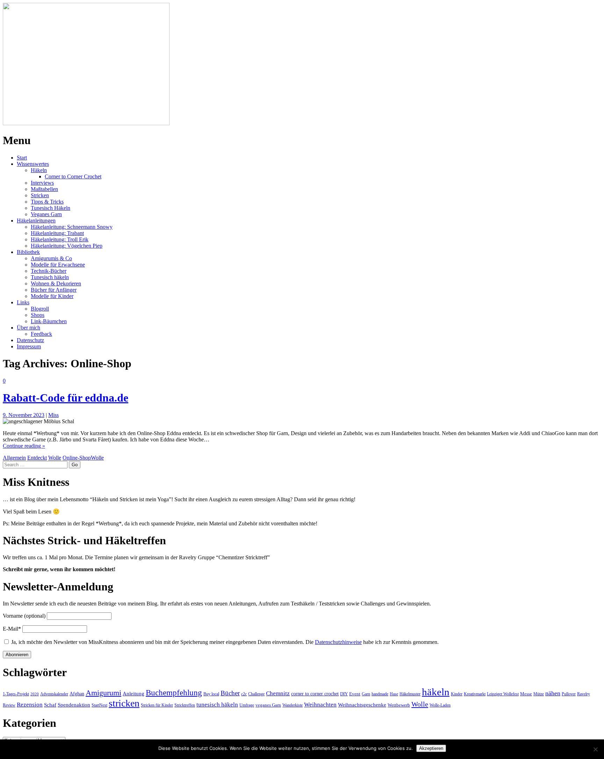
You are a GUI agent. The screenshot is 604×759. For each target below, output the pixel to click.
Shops (37, 315)
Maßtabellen (44, 189)
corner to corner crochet (315, 693)
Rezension (30, 704)
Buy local (211, 693)
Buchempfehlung (174, 692)
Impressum (29, 346)
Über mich (28, 328)
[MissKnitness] (86, 123)
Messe (526, 693)
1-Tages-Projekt (16, 693)
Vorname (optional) (24, 616)
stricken (124, 703)
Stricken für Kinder (157, 705)
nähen (552, 693)
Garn (366, 693)
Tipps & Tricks (47, 202)
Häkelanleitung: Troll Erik (59, 239)
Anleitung (133, 693)
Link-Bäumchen (49, 321)
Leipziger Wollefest (503, 693)
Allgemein (14, 458)
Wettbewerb (399, 705)
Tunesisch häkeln (50, 277)
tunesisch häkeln (217, 704)
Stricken (40, 195)
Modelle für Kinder (52, 296)
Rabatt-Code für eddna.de (65, 397)
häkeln (436, 691)
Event (354, 693)
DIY (344, 693)
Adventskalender (54, 693)
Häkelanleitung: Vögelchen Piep (66, 246)
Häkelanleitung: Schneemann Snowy (72, 227)
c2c (244, 693)
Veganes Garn (46, 214)
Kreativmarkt (475, 693)
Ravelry (583, 693)
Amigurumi (103, 693)
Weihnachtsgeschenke (362, 705)
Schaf (50, 705)
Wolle (54, 458)
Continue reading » (24, 446)
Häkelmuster (410, 693)
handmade (380, 693)
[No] (595, 749)
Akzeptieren (431, 748)
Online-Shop (77, 458)
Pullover (569, 693)
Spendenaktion (74, 705)
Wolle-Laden (440, 705)
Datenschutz (30, 340)
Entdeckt (37, 458)
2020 (34, 694)
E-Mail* (12, 629)
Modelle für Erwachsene (58, 265)
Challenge (256, 693)
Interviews (42, 183)
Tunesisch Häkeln (50, 208)
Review (9, 705)
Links (23, 302)
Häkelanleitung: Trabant (57, 233)
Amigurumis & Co (51, 258)
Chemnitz (278, 693)
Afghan (77, 693)
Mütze (538, 693)
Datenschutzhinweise (338, 642)
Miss (53, 415)
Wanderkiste (292, 705)
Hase (394, 693)
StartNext (99, 705)
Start (22, 158)
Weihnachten (320, 704)
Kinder (456, 693)
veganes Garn (268, 705)
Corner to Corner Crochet (73, 176)
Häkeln (39, 170)
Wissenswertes (33, 164)
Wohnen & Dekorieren (56, 283)
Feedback (41, 334)
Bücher (230, 693)
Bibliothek (28, 252)
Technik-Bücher (48, 271)
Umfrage (246, 705)
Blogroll (40, 309)
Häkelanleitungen (36, 221)
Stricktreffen (184, 705)
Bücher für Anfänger (54, 290)
